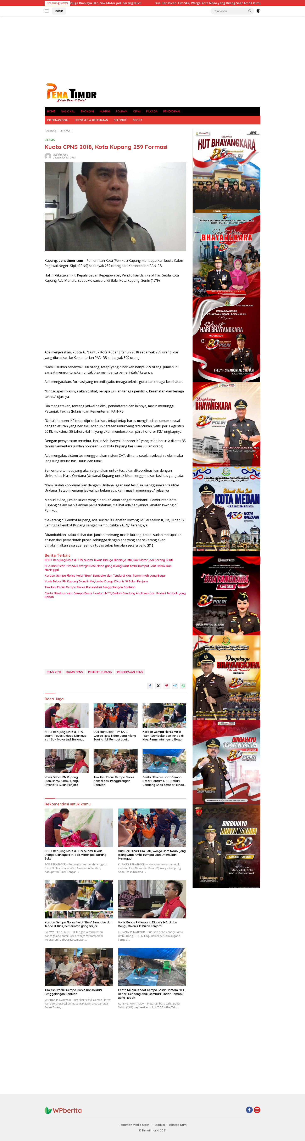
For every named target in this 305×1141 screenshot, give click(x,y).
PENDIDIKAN (171, 111)
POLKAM (121, 111)
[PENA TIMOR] (71, 92)
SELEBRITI (120, 120)
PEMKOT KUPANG (100, 672)
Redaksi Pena (60, 154)
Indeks (59, 10)
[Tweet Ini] (158, 686)
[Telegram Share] (175, 686)
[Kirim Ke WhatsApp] (183, 686)
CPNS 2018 (54, 672)
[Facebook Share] (150, 686)
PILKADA (151, 111)
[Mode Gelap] (258, 11)
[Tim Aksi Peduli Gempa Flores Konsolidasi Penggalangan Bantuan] (116, 761)
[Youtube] (257, 1110)
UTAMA (50, 140)
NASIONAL (68, 111)
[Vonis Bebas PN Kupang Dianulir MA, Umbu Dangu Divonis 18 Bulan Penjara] (67, 761)
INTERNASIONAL (58, 120)
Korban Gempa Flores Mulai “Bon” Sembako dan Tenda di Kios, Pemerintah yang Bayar (105, 575)
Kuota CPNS (74, 672)
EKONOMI (87, 111)
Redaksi (159, 1125)
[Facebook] (249, 1110)
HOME (51, 111)
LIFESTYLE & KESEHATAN (91, 120)
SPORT (137, 120)
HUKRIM (105, 111)
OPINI (136, 111)
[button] (250, 10)
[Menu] (47, 11)
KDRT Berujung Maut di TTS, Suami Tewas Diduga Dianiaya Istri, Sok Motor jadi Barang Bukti (109, 560)
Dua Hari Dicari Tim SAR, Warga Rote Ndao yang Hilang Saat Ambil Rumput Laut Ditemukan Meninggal (167, 3)
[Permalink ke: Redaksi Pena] (48, 156)
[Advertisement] (152, 49)
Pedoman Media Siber (134, 1125)
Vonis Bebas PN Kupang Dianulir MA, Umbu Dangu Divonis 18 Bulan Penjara (96, 581)
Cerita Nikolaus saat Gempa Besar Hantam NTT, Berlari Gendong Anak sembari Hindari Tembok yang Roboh (115, 595)
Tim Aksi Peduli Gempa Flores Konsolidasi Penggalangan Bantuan (90, 587)
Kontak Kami (178, 1125)
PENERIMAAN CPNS (130, 672)
